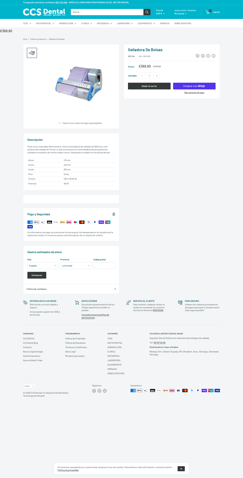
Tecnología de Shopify (34, 395)
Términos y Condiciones (76, 347)
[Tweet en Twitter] (208, 56)
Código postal (99, 259)
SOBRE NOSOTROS (182, 23)
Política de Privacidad (75, 338)
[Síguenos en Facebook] (94, 391)
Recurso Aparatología (33, 351)
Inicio (25, 39)
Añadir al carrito (149, 86)
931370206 (158, 310)
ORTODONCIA (103, 23)
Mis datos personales (75, 356)
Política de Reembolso (75, 343)
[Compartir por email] (214, 56)
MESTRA (131, 56)
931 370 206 (61, 2)
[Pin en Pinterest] (203, 56)
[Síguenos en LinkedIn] (105, 391)
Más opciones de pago (194, 92)
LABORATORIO (123, 23)
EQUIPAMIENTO (145, 23)
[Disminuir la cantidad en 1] (142, 76)
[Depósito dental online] (44, 12)
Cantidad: (132, 75)
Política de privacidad (68, 470)
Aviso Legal (70, 351)
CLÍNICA (85, 23)
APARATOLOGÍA (66, 23)
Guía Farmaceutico (31, 356)
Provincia (64, 259)
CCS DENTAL (29, 338)
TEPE (25, 23)
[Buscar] (146, 12)
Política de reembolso (37, 289)
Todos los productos (38, 39)
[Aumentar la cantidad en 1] (157, 76)
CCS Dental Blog (30, 343)
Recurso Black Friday (32, 360)
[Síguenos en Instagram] (99, 391)
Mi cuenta (179, 13)
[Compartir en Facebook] (198, 56)
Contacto (27, 347)
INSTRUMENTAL (43, 23)
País (29, 259)
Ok (181, 469)
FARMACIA (164, 23)
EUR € (27, 386)
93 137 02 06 (159, 342)
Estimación (37, 275)
